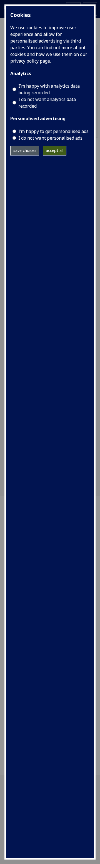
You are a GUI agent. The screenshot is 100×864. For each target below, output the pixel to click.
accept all (54, 150)
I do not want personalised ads (50, 138)
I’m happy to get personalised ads (53, 131)
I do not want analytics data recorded (47, 102)
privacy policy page (30, 61)
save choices (24, 150)
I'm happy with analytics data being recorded (49, 89)
